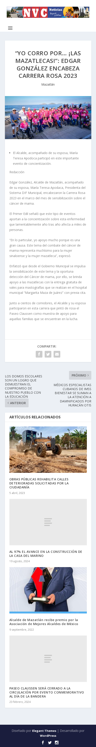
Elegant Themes (44, 731)
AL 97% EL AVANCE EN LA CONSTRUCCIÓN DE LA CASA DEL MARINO (45, 553)
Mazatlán (48, 84)
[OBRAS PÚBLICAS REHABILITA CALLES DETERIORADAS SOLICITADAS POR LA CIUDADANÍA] (48, 449)
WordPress (48, 736)
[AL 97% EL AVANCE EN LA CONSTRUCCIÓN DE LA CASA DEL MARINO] (48, 522)
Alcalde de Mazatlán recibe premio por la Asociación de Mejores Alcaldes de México (43, 622)
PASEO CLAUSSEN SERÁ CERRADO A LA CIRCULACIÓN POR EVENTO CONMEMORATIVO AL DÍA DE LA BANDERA (46, 692)
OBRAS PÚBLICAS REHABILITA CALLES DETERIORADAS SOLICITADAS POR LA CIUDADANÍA (39, 483)
